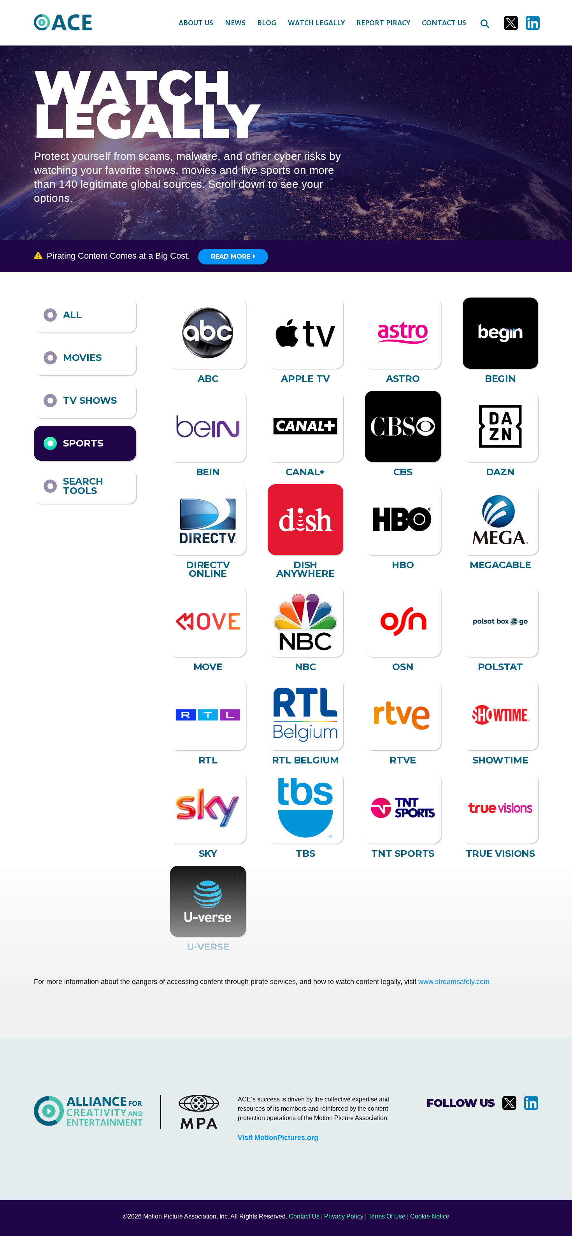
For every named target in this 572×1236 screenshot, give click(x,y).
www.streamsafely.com (454, 982)
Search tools (83, 486)
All (72, 314)
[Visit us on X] (511, 23)
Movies (82, 357)
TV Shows (90, 400)
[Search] (484, 23)
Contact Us (304, 1216)
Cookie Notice (429, 1216)
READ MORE (231, 256)
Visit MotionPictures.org (278, 1137)
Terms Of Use (386, 1216)
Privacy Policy (343, 1216)
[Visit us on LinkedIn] (533, 23)
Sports (83, 443)
